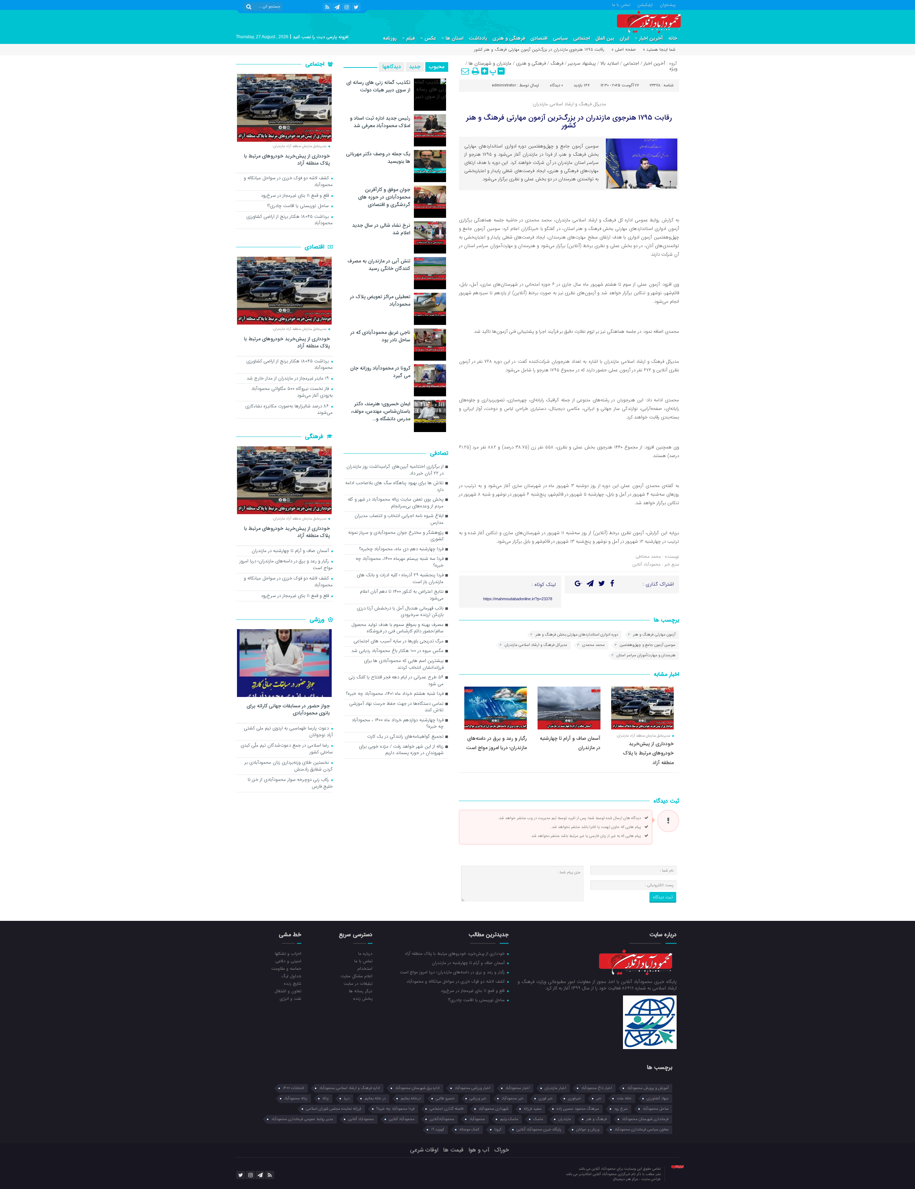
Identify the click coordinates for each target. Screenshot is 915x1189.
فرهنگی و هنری (509, 38)
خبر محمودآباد (512, 1098)
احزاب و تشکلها (288, 953)
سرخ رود (621, 1109)
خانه (672, 38)
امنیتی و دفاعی (288, 961)
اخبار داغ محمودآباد (596, 1088)
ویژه (673, 68)
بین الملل (604, 38)
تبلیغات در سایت (357, 983)
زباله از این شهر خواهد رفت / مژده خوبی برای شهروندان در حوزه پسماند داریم (401, 750)
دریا (347, 1098)
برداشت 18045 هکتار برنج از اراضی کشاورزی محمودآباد (289, 220)
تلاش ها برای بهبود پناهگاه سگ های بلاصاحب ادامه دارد (394, 486)
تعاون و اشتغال (287, 991)
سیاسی (560, 38)
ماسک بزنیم (509, 1119)
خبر (599, 1098)
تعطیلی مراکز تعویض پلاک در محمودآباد (380, 300)
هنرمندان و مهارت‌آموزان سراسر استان (646, 655)
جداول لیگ (291, 976)
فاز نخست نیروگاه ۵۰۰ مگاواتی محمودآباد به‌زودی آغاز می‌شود (292, 392)
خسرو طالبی (445, 1098)
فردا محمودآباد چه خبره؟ (395, 1109)
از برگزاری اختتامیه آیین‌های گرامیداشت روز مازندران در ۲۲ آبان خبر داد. (395, 470)
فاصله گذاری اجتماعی (447, 1109)
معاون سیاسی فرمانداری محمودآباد (641, 1130)
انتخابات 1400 (293, 1088)
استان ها (455, 38)
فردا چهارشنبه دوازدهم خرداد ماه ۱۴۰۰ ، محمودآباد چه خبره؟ (398, 724)
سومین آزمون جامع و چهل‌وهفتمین (648, 645)
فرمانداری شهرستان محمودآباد (645, 1119)
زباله (325, 1098)
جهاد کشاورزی (658, 1098)
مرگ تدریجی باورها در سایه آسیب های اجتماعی (398, 641)
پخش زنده (362, 998)
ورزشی (318, 619)
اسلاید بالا (609, 63)
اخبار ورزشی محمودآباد (472, 1088)
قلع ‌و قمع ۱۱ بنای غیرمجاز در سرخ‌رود (295, 195)
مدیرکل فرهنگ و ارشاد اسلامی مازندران (536, 645)
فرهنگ (556, 63)
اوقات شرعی (424, 1149)
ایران (624, 38)
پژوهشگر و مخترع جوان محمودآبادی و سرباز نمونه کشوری (396, 536)
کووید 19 (437, 1130)
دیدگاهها (391, 66)
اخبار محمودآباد (517, 1088)
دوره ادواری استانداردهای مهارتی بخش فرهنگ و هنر (576, 635)
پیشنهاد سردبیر (582, 63)
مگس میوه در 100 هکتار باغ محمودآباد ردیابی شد (397, 651)
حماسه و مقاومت (286, 968)
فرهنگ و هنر (596, 1119)
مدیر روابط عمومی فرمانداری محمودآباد (302, 1119)
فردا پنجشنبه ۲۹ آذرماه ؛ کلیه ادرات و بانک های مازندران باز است (400, 579)
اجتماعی (581, 38)
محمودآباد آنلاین (402, 1119)
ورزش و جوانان (587, 1130)
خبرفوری (574, 1098)
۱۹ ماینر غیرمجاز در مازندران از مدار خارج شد (288, 378)
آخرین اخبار (651, 38)
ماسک (538, 1119)
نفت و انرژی (290, 998)
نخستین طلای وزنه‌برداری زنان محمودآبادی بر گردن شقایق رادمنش (288, 766)
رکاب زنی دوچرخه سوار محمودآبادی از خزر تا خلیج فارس (290, 783)
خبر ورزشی (478, 1098)
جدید (414, 66)
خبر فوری (546, 1098)
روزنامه (390, 38)
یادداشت (478, 38)
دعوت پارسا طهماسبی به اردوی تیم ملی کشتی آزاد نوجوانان (288, 732)
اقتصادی (539, 38)
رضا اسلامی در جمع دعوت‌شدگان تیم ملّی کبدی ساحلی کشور (287, 749)
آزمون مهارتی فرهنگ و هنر (654, 635)
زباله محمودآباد (295, 1098)
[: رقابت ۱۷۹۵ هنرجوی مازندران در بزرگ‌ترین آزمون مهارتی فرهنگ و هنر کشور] (465, 71)
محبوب (437, 66)
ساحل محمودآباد (656, 1109)
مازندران (564, 1119)
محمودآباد (477, 1119)
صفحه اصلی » (624, 49)
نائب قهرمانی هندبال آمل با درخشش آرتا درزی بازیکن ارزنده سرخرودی (400, 612)
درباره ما (365, 953)
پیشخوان (668, 4)
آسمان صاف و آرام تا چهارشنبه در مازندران (291, 551)
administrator (504, 85)
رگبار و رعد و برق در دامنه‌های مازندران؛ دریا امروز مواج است (286, 565)
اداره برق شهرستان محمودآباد (417, 1088)
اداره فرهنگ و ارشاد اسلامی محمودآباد (349, 1088)
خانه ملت (624, 1098)
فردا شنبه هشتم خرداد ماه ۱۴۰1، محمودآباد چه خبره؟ (395, 694)
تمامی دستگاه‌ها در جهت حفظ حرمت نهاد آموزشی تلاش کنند (396, 707)
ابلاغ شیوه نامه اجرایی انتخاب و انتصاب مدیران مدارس (399, 519)
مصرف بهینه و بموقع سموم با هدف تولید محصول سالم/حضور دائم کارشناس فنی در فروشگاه (397, 628)
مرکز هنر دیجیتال (626, 1179)
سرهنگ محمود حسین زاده (578, 1109)
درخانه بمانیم (411, 1098)
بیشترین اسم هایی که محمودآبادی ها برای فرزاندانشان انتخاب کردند (404, 664)
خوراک (501, 1149)
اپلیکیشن (645, 4)
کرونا (497, 1130)
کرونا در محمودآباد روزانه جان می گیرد (380, 372)
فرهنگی (315, 436)
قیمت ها (453, 1149)
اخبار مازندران (555, 1088)
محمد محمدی (593, 645)
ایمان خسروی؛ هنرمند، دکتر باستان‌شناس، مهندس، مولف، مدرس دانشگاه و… (380, 411)
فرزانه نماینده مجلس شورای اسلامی (333, 1109)
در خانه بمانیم (375, 1098)
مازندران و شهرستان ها (490, 63)
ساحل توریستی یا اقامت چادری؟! (298, 206)
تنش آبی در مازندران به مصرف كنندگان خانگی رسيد (378, 264)
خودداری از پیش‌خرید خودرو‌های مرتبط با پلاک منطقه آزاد (648, 753)
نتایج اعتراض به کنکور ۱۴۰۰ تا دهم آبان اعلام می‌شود (402, 595)
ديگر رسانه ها (360, 991)
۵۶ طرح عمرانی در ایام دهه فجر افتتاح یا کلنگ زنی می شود (396, 681)
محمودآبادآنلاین (442, 1119)
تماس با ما (621, 4)
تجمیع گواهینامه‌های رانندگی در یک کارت (405, 736)
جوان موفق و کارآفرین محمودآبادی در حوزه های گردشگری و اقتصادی (384, 197)
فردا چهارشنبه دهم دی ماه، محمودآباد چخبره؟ (401, 549)
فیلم (410, 38)
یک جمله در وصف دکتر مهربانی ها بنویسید (378, 157)
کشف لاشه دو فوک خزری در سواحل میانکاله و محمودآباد (288, 182)
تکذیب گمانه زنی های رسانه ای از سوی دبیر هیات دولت (378, 86)
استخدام (364, 968)
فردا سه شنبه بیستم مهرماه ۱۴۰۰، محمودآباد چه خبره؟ (400, 562)
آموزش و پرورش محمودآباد (648, 1088)
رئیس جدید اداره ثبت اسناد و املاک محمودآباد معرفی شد (380, 122)
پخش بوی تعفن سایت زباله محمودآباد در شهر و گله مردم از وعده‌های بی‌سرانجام (396, 503)
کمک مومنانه (469, 1130)
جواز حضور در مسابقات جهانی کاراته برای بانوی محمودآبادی (288, 709)
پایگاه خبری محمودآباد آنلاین (538, 1130)
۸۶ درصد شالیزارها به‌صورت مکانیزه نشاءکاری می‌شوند (289, 410)
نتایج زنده (292, 983)
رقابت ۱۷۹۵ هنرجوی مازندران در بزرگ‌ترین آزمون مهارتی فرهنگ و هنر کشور (569, 121)
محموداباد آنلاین (361, 1119)
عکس (430, 38)
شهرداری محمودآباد (494, 1109)
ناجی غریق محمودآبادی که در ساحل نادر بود (380, 336)
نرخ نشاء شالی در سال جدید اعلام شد (381, 229)
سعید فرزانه (532, 1109)
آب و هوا (479, 1149)
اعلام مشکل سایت (356, 976)
